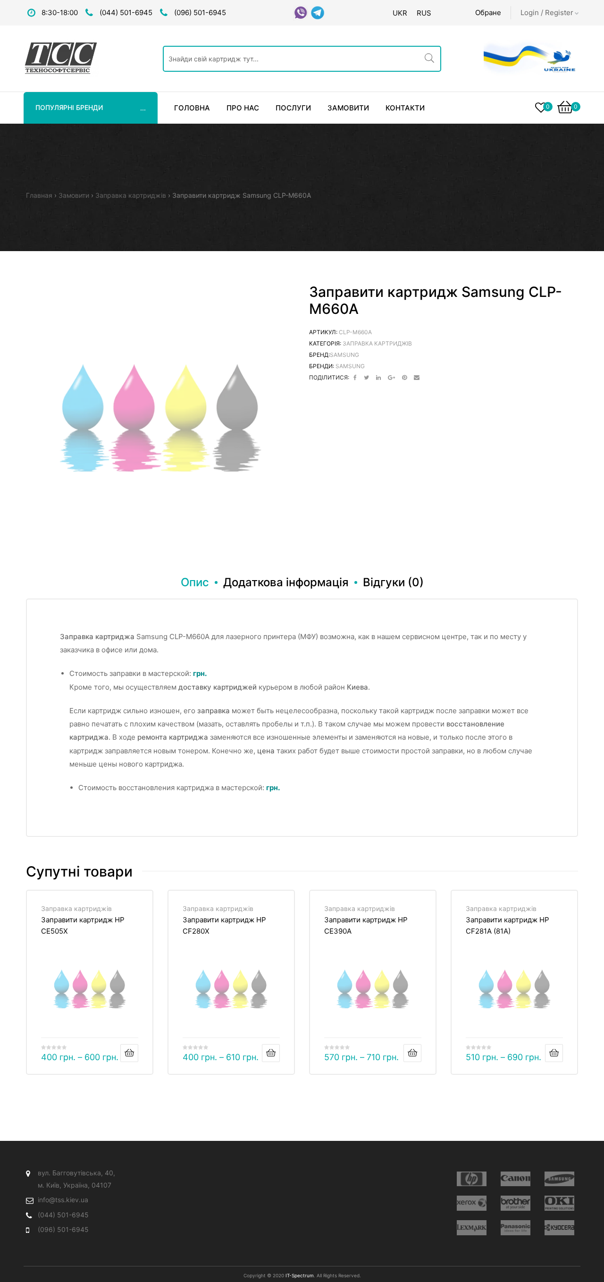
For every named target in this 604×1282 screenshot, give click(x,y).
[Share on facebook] (355, 377)
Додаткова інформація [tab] (286, 582)
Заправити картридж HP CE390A (366, 925)
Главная (39, 195)
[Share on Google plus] (391, 377)
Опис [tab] (195, 582)
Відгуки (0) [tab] (393, 582)
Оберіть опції (129, 1053)
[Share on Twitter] (366, 377)
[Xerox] (472, 1203)
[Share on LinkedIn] (378, 377)
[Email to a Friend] (416, 377)
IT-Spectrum (299, 1275)
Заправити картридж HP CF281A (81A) (507, 925)
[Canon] (515, 1179)
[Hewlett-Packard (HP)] (472, 1179)
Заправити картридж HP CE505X (83, 925)
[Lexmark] (472, 1227)
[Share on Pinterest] (404, 377)
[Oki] (559, 1203)
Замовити (74, 195)
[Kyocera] (559, 1227)
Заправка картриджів (130, 195)
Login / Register (546, 12)
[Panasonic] (515, 1227)
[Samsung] (559, 1179)
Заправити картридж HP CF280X (224, 925)
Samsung (344, 354)
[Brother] (515, 1203)
